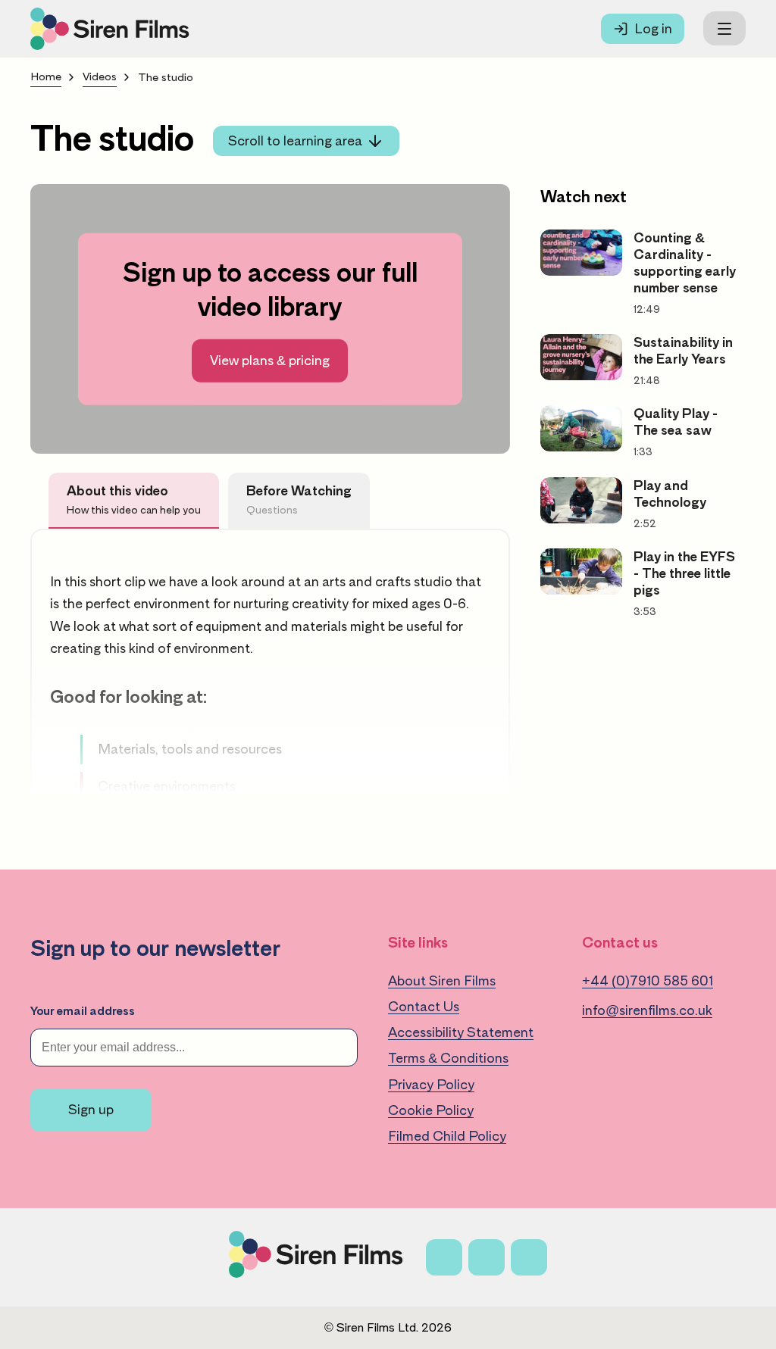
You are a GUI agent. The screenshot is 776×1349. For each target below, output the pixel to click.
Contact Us (423, 1006)
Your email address (82, 1011)
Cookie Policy (431, 1110)
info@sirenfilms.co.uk (647, 1010)
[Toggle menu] (724, 28)
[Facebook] (444, 1257)
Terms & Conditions (448, 1058)
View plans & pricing (270, 360)
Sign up (91, 1109)
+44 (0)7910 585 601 (647, 981)
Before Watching (299, 499)
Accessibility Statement (461, 1032)
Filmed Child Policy (447, 1136)
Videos (100, 77)
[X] (486, 1257)
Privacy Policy (431, 1084)
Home (45, 77)
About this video (134, 499)
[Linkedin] (529, 1257)
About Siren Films (442, 981)
